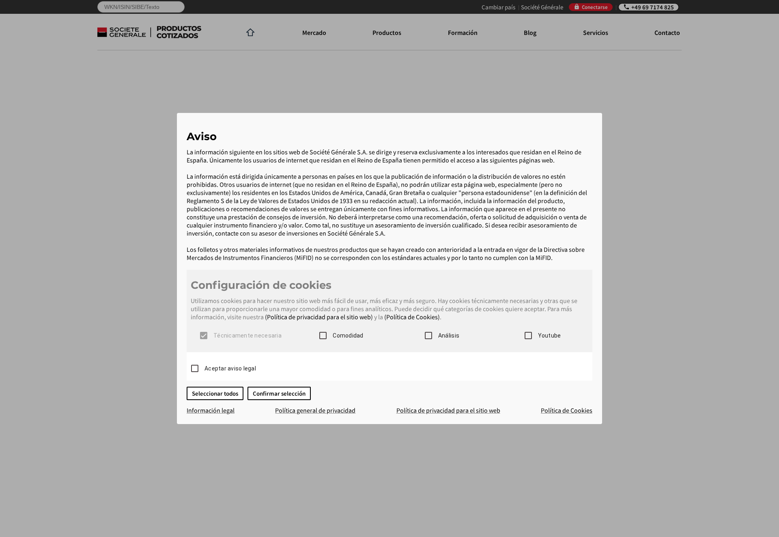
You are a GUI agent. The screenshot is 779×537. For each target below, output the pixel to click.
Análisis (448, 335)
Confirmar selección (279, 393)
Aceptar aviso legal (230, 368)
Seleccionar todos (215, 393)
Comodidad (348, 335)
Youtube (549, 335)
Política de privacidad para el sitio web (448, 410)
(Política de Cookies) (412, 317)
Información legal (211, 410)
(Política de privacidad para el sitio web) (319, 317)
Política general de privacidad (315, 410)
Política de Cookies (566, 410)
